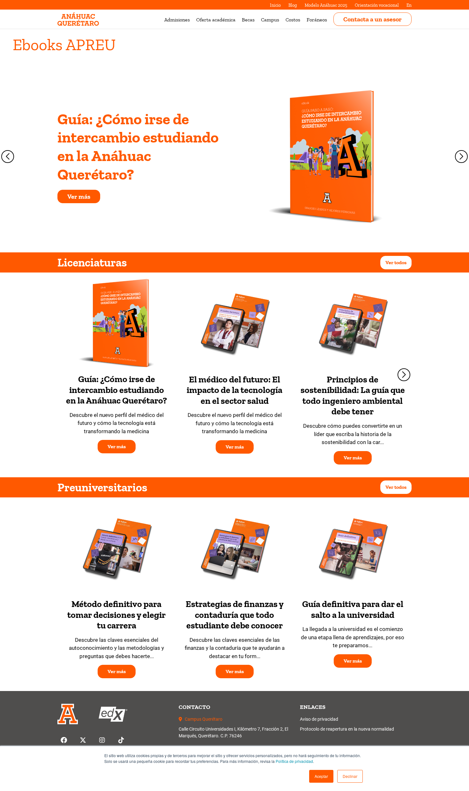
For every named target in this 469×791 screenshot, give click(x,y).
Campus (270, 20)
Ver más (78, 196)
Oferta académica (215, 20)
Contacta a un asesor (372, 19)
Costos (293, 20)
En (409, 5)
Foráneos (317, 20)
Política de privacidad (294, 761)
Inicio (275, 5)
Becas (248, 20)
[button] (321, 776)
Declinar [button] (350, 776)
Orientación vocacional (377, 5)
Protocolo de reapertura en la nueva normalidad (347, 729)
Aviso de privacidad (319, 719)
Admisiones (177, 20)
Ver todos (395, 262)
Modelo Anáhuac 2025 (326, 5)
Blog (292, 5)
